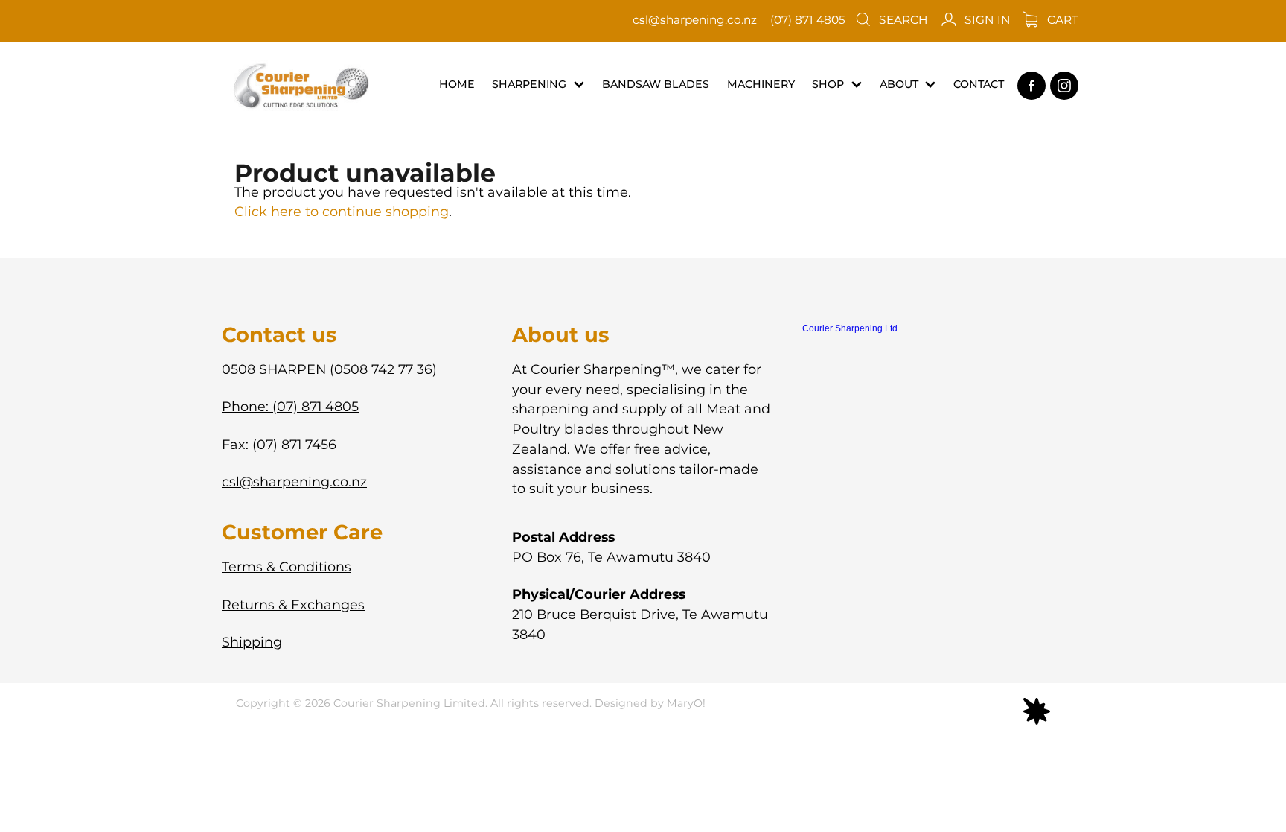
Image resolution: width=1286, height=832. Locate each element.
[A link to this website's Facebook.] (1031, 86)
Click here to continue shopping (341, 212)
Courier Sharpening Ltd (850, 328)
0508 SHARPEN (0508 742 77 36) (329, 370)
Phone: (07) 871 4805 (290, 407)
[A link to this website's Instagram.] (1064, 86)
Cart (1061, 20)
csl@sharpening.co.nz (695, 20)
